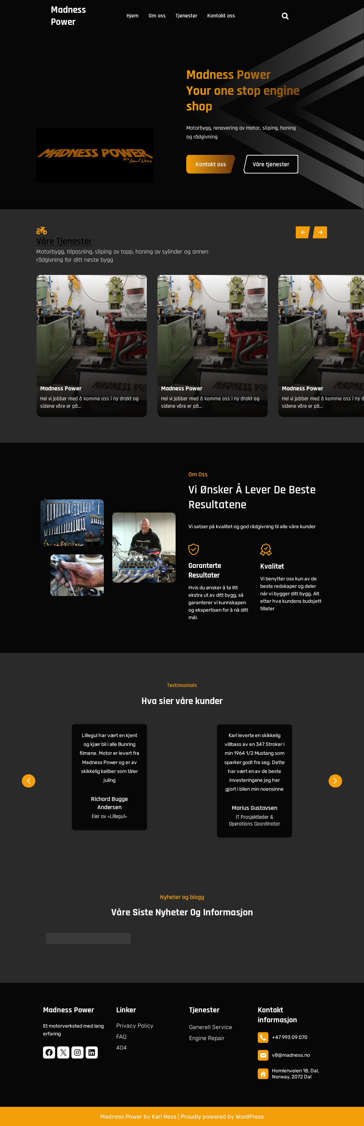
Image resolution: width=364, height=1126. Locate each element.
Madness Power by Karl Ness (138, 1116)
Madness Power (68, 16)
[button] (28, 778)
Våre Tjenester (64, 242)
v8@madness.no (291, 1055)
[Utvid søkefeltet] (285, 16)
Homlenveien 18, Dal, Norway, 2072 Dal (295, 1074)
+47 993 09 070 (289, 1037)
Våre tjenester (271, 164)
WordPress (250, 1116)
